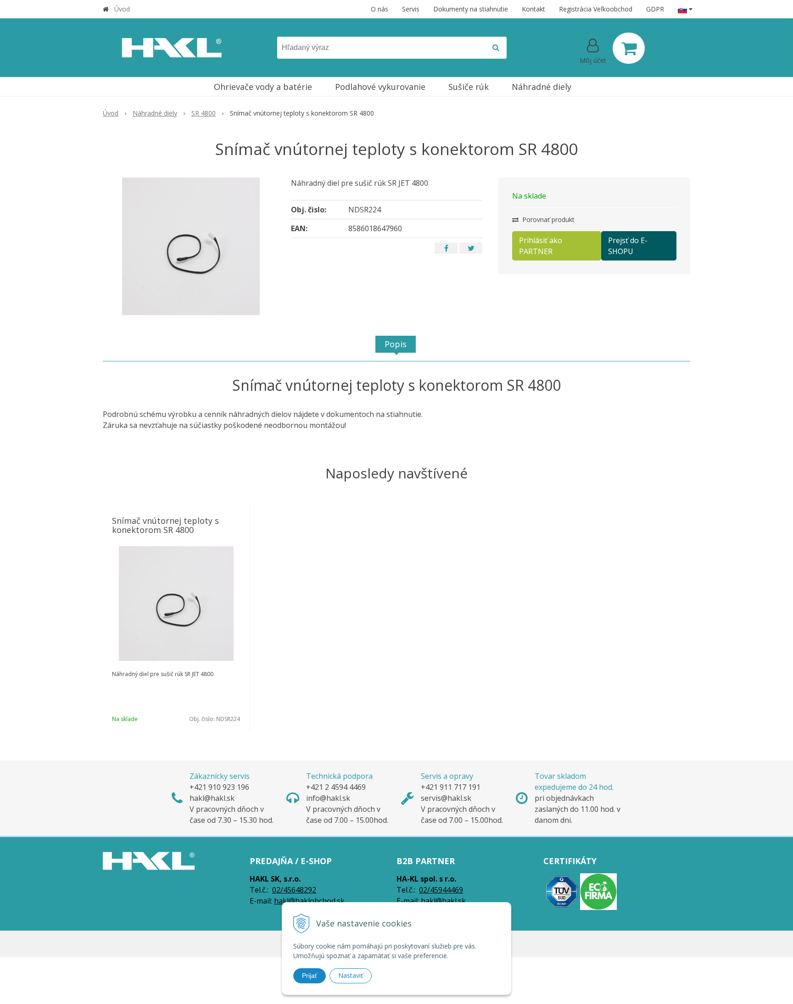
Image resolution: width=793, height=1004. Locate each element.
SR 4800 (203, 113)
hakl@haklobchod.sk (309, 901)
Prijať (309, 975)
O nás (379, 9)
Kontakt (533, 9)
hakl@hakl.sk (443, 901)
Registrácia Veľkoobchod (595, 9)
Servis (410, 9)
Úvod (122, 9)
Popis (396, 343)
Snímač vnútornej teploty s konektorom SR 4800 (165, 525)
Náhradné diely (155, 113)
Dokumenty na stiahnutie (470, 9)
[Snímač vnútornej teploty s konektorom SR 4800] (191, 246)
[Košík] (628, 48)
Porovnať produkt (547, 219)
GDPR (655, 9)
